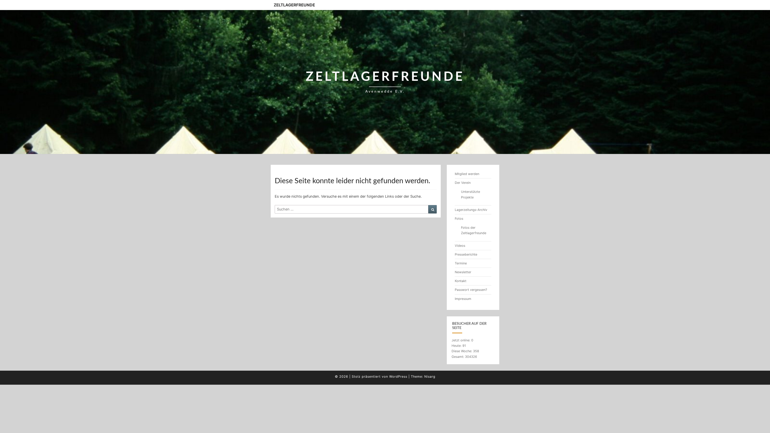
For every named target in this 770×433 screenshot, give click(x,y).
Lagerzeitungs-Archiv (471, 210)
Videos (460, 246)
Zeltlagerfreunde (294, 5)
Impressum (463, 299)
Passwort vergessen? (471, 290)
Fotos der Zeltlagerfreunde (473, 230)
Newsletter (463, 272)
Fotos (459, 218)
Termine (461, 263)
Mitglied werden (467, 174)
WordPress (398, 376)
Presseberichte (466, 254)
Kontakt (460, 281)
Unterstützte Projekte (470, 194)
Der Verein (463, 183)
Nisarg (429, 376)
